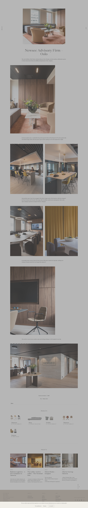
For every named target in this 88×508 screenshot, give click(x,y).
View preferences (38, 506)
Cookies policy (64, 503)
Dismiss (44, 506)
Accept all (51, 506)
